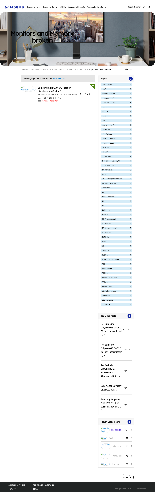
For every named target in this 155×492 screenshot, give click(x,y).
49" (103, 201)
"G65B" (104, 107)
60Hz (104, 246)
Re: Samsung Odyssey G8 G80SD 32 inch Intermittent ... (111, 329)
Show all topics (59, 78)
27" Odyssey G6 (107, 156)
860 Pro (105, 255)
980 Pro (105, 273)
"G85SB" (105, 116)
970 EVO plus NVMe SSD (111, 260)
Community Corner (50, 7)
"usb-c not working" (109, 138)
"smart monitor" (108, 125)
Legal (36, 489)
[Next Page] (130, 78)
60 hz (104, 242)
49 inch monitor (108, 197)
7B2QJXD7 (105, 251)
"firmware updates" (109, 103)
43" (103, 192)
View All (116, 316)
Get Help (62, 7)
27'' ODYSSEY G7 (108, 165)
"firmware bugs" (108, 98)
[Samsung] (14, 7)
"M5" (103, 121)
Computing (59, 69)
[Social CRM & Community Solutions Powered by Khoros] (129, 477)
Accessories (106, 304)
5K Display (106, 237)
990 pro (105, 282)
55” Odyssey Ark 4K (109, 219)
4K (103, 206)
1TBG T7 (105, 152)
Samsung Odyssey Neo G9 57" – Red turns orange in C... (111, 403)
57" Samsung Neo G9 (109, 228)
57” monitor (106, 233)
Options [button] (128, 69)
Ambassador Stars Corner (96, 7)
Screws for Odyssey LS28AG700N (111, 387)
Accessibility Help (16, 485)
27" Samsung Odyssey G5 (111, 161)
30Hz (104, 174)
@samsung (106, 295)
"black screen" (107, 85)
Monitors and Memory (76, 69)
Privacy (12, 489)
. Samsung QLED (108, 143)
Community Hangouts (76, 7)
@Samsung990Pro (109, 300)
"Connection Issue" (109, 94)
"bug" (104, 89)
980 (103, 264)
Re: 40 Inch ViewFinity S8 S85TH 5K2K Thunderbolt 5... (109, 371)
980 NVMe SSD (107, 269)
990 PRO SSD (107, 287)
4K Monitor (106, 210)
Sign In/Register (134, 7)
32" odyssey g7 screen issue (112, 179)
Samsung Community (31, 69)
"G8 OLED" (106, 112)
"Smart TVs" (106, 130)
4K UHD (105, 215)
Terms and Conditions (43, 485)
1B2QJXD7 (105, 147)
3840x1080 (106, 188)
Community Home (33, 7)
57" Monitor (106, 224)
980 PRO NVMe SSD (109, 278)
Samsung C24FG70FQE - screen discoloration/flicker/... (54, 89)
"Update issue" (107, 134)
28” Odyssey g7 (107, 170)
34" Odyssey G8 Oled (109, 183)
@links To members (109, 291)
